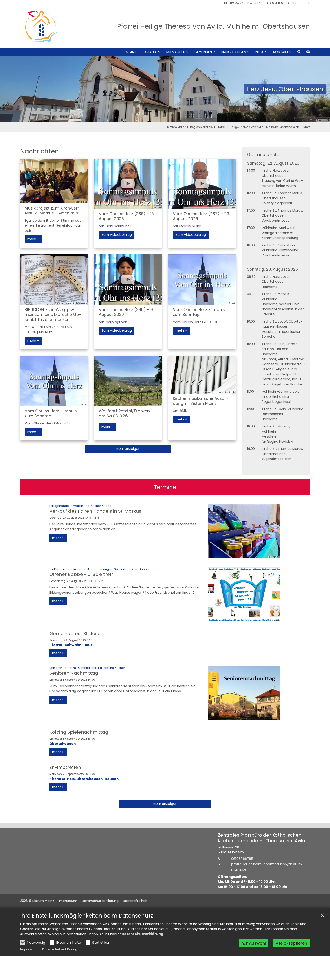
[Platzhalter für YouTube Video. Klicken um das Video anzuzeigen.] (128, 184)
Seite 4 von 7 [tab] (165, 117)
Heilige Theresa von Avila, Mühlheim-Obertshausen (264, 127)
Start (131, 52)
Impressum (29, 949)
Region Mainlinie (201, 127)
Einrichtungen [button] (233, 52)
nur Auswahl (253, 943)
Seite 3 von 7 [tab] (157, 117)
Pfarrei (221, 127)
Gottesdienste (263, 155)
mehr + (33, 239)
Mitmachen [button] (175, 52)
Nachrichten (39, 151)
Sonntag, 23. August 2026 (272, 269)
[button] (296, 53)
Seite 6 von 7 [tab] (180, 117)
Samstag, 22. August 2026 (273, 163)
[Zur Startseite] (41, 26)
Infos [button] (259, 52)
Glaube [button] (151, 52)
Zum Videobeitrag (116, 234)
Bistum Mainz (176, 127)
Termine (165, 487)
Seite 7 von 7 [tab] (188, 117)
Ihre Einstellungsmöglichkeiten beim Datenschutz (86, 915)
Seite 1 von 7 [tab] (141, 117)
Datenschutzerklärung (142, 934)
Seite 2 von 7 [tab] (149, 117)
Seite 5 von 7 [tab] (172, 117)
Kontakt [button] (280, 52)
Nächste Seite (321, 89)
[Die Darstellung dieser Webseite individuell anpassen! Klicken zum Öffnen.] (305, 53)
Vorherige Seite (8, 89)
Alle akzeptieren (291, 943)
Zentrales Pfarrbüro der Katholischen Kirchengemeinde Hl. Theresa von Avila (261, 838)
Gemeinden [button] (203, 52)
